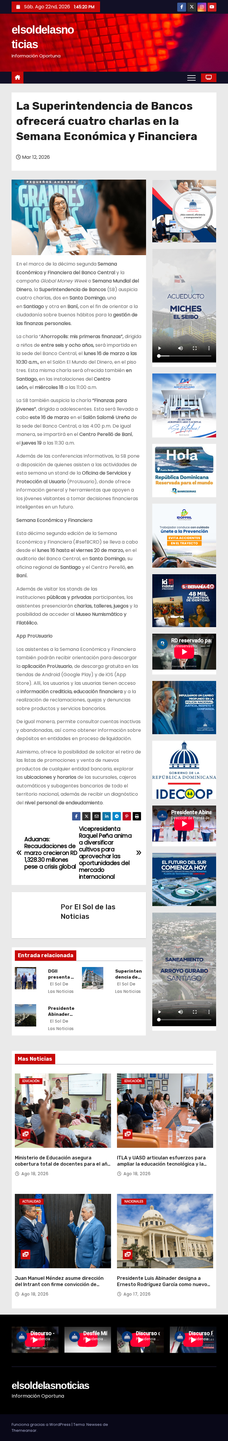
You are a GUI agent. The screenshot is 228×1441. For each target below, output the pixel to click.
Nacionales (133, 1201)
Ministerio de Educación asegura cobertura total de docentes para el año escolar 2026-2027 (62, 1164)
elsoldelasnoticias (50, 1385)
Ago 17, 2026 (137, 1294)
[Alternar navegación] (191, 77)
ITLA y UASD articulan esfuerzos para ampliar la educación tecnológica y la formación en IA (161, 1164)
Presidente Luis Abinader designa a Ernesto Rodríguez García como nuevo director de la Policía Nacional (162, 1284)
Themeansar (24, 1430)
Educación (30, 1081)
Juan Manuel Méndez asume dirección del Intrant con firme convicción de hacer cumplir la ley (59, 1284)
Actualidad (31, 1201)
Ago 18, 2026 (34, 1174)
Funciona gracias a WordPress (42, 1424)
